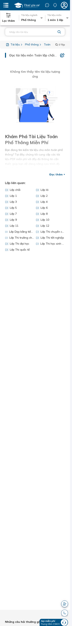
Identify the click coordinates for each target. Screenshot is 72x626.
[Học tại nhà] (27, 5)
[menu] (6, 5)
